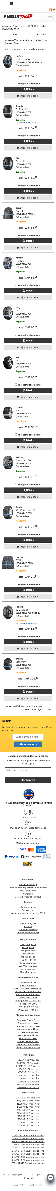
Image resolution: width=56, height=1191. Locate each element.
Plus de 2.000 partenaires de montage (28, 828)
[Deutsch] (54, 10)
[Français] (50, 10)
